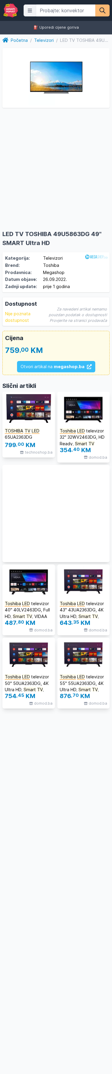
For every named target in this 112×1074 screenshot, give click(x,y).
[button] (30, 10)
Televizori (44, 40)
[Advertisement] (56, 513)
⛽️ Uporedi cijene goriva (56, 28)
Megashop (54, 272)
